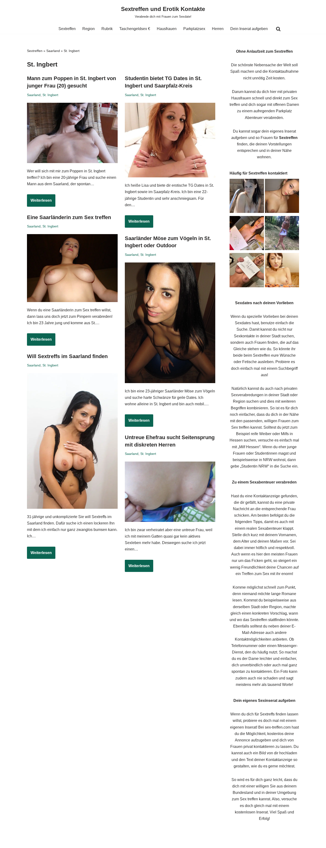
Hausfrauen (167, 29)
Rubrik (107, 29)
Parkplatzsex (194, 29)
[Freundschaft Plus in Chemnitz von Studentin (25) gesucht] (282, 197)
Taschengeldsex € (134, 29)
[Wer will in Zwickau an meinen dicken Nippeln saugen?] (282, 271)
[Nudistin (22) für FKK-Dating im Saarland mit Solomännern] (247, 197)
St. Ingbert (50, 95)
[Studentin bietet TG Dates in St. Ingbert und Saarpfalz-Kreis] (170, 140)
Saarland (53, 51)
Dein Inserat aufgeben (249, 29)
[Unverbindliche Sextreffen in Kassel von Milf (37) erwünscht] (247, 271)
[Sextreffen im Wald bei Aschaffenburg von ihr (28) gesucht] (282, 234)
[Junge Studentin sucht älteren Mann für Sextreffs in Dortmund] (247, 234)
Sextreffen (67, 29)
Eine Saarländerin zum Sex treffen (69, 217)
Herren (218, 29)
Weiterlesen (39, 202)
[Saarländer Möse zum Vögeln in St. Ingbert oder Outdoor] (170, 322)
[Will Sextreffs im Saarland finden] (72, 441)
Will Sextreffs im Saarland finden (67, 356)
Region (88, 29)
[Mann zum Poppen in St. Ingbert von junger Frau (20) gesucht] (72, 133)
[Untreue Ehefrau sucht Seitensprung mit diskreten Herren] (170, 492)
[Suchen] (278, 28)
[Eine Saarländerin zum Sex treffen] (72, 268)
